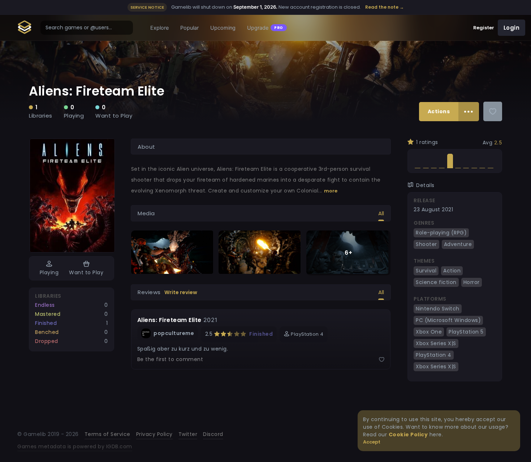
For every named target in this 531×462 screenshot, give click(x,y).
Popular (189, 28)
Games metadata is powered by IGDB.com (74, 446)
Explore (159, 28)
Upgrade (265, 28)
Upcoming (223, 28)
